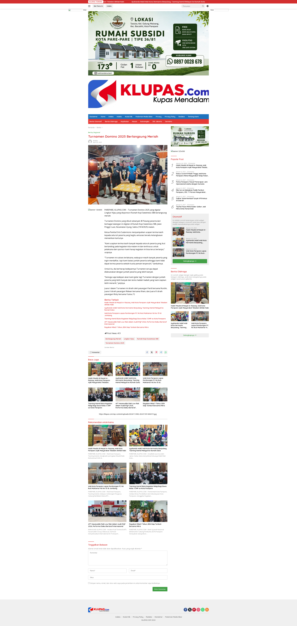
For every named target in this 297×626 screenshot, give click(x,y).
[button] (203, 6)
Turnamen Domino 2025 (115, 343)
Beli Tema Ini (98, 6)
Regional (97, 132)
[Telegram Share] (161, 352)
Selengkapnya (189, 261)
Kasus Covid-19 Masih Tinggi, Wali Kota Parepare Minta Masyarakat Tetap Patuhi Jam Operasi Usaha (192, 175)
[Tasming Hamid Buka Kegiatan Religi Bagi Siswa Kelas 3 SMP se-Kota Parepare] (100, 394)
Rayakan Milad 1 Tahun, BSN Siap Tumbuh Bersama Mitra (126, 327)
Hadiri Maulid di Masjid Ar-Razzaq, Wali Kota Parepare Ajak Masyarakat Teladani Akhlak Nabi (135, 304)
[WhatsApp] (203, 610)
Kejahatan (125, 121)
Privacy (158, 117)
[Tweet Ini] (151, 352)
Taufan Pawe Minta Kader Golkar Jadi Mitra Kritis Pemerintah (191, 208)
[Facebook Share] (147, 352)
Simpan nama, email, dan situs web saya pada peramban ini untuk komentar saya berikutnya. (125, 583)
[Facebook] (185, 610)
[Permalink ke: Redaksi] (90, 141)
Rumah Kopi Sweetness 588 (147, 339)
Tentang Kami (193, 117)
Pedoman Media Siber (144, 117)
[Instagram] (198, 610)
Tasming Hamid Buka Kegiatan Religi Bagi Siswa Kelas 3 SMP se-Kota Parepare (135, 319)
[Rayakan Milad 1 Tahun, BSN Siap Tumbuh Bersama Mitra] (155, 394)
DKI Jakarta (157, 121)
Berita (90, 132)
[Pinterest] (194, 610)
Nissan (134, 121)
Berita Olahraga (111, 121)
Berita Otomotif (96, 121)
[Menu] (89, 6)
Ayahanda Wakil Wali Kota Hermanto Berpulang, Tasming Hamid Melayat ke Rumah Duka (131, 2)
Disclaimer (94, 117)
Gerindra (168, 121)
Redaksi (182, 117)
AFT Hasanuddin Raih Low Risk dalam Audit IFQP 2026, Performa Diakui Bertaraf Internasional (135, 323)
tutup (84, 10)
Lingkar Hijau (129, 339)
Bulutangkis (144, 121)
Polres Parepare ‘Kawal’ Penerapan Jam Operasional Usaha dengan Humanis (192, 183)
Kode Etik (128, 117)
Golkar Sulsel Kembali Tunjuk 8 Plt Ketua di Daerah (191, 199)
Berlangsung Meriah (113, 339)
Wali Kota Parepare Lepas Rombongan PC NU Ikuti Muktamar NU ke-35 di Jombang (132, 314)
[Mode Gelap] (208, 6)
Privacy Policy (170, 117)
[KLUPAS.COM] (148, 95)
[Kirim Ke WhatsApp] (165, 352)
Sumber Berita (109, 347)
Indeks (109, 6)
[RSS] (207, 610)
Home (103, 117)
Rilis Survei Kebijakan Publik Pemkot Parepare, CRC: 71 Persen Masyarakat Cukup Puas (190, 191)
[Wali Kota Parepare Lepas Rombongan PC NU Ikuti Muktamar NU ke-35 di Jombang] (155, 369)
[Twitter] (190, 610)
